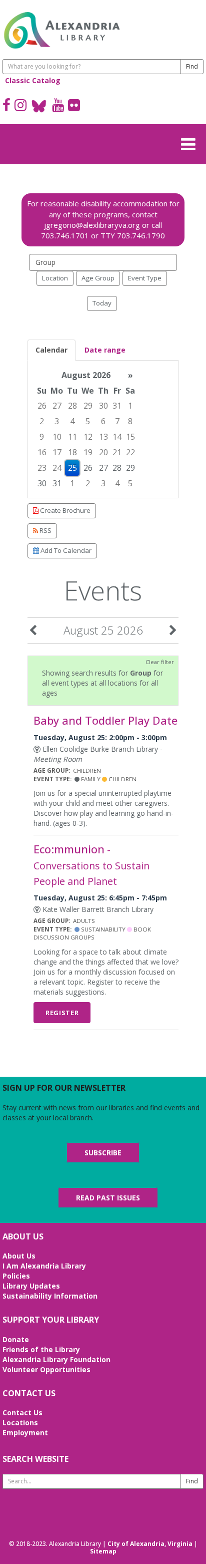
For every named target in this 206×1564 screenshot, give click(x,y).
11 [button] (72, 436)
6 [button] (103, 421)
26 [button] (42, 405)
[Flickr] (74, 106)
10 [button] (57, 436)
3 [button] (56, 421)
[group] (103, 429)
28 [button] (72, 405)
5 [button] (88, 421)
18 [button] (72, 452)
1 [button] (130, 405)
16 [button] (42, 452)
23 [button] (42, 467)
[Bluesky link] (39, 106)
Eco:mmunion (92, 864)
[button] (191, 142)
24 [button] (57, 467)
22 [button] (130, 452)
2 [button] (42, 421)
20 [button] (103, 452)
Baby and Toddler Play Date (106, 720)
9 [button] (42, 436)
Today (102, 302)
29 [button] (88, 405)
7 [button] (117, 421)
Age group (98, 277)
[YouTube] (58, 106)
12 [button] (88, 436)
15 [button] (130, 436)
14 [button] (117, 436)
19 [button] (88, 452)
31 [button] (117, 405)
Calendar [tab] (52, 350)
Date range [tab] (105, 350)
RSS (45, 530)
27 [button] (57, 405)
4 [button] (72, 421)
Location (55, 277)
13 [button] (103, 436)
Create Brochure (64, 510)
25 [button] (72, 467)
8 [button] (130, 421)
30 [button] (103, 405)
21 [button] (117, 452)
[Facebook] (6, 106)
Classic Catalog (32, 80)
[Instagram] (20, 106)
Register (62, 1012)
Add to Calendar (65, 550)
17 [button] (57, 452)
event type (145, 277)
